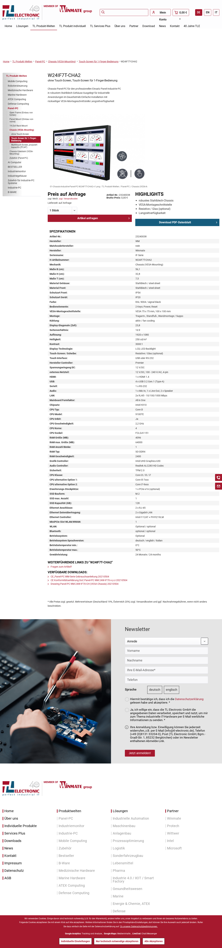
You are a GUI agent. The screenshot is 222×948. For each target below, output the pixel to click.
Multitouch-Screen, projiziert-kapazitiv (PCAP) (24, 146)
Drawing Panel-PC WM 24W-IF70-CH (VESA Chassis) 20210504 (84, 583)
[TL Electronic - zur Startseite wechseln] (23, 12)
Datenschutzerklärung (189, 699)
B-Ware (64, 863)
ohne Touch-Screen (20, 134)
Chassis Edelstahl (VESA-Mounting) (21, 152)
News (8, 848)
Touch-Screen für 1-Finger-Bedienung (24, 139)
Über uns (11, 818)
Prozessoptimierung (128, 840)
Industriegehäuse (17, 175)
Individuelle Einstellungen (75, 941)
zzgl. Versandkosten (68, 199)
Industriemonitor (17, 171)
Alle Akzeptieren (153, 941)
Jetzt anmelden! (140, 753)
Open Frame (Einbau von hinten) (21, 113)
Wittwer (173, 833)
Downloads (12, 840)
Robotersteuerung (17, 85)
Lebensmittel (123, 863)
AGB (7, 878)
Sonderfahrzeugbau (128, 855)
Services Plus (14, 833)
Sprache (130, 689)
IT (216, 12)
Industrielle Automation (131, 818)
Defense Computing (18, 103)
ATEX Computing (17, 99)
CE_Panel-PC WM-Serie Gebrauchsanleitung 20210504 (79, 576)
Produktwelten (70, 811)
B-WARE (12, 192)
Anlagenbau (122, 833)
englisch (171, 689)
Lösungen (120, 811)
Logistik (119, 848)
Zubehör (65, 848)
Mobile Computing (17, 81)
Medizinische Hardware (20, 90)
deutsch (154, 689)
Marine (118, 896)
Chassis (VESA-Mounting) (22, 130)
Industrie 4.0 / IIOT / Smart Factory (133, 879)
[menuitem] (124, 12)
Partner (173, 811)
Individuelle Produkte (20, 826)
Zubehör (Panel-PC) (19, 158)
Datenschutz (14, 870)
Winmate (174, 818)
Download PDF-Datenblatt (175, 222)
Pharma (119, 870)
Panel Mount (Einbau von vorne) (21, 120)
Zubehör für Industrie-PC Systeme (21, 182)
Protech (173, 826)
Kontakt (10, 855)
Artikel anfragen (87, 218)
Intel (170, 840)
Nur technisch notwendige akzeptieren (117, 941)
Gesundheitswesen (127, 888)
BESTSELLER (15, 166)
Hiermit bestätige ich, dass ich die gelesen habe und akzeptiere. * (167, 700)
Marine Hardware (17, 94)
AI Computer (14, 162)
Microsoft (174, 848)
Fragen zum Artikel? (61, 566)
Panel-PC (13, 108)
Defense (119, 911)
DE (198, 12)
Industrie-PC (14, 187)
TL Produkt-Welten (16, 75)
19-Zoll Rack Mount (19, 126)
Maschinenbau (124, 826)
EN (207, 12)
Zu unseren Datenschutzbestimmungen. (139, 926)
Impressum (13, 863)
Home (9, 811)
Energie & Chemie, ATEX (131, 903)
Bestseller (66, 855)
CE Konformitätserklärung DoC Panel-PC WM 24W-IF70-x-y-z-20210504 (88, 580)
